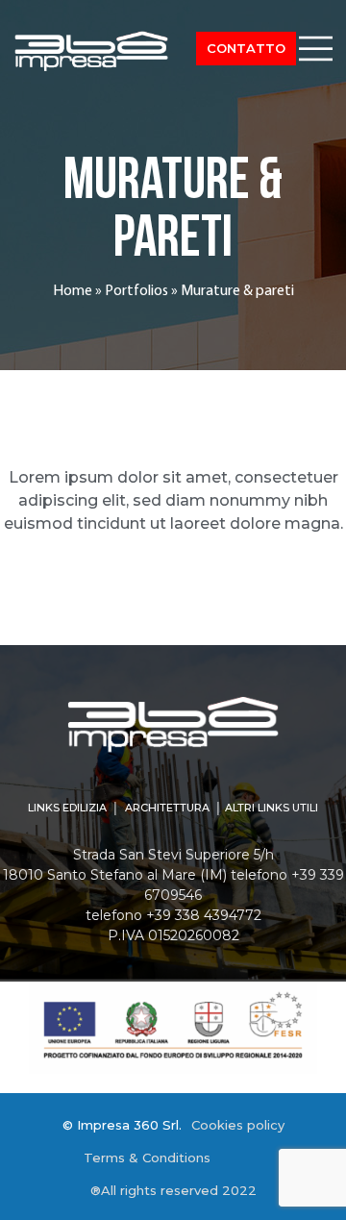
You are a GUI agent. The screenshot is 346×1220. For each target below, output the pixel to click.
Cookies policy (237, 1125)
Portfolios (136, 291)
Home (72, 291)
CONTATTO (246, 48)
